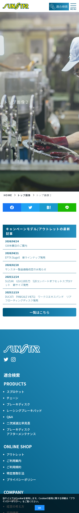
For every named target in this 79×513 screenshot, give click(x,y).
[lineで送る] (67, 207)
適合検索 (12, 375)
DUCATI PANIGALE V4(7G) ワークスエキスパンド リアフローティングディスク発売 (38, 296)
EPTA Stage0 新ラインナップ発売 (25, 255)
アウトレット (15, 454)
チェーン (12, 398)
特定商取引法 (15, 473)
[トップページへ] (14, 6)
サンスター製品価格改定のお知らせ (25, 267)
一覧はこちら (39, 312)
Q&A (10, 417)
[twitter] (6, 360)
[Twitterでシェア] (30, 207)
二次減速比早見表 (18, 423)
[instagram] (13, 360)
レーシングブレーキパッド (24, 410)
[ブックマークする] (49, 207)
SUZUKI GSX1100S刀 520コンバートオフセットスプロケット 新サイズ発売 (39, 281)
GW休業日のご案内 (16, 243)
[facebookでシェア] (12, 207)
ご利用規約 (14, 467)
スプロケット (15, 391)
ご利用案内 (14, 460)
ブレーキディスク (18, 404)
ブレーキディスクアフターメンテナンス (21, 431)
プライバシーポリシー (21, 479)
